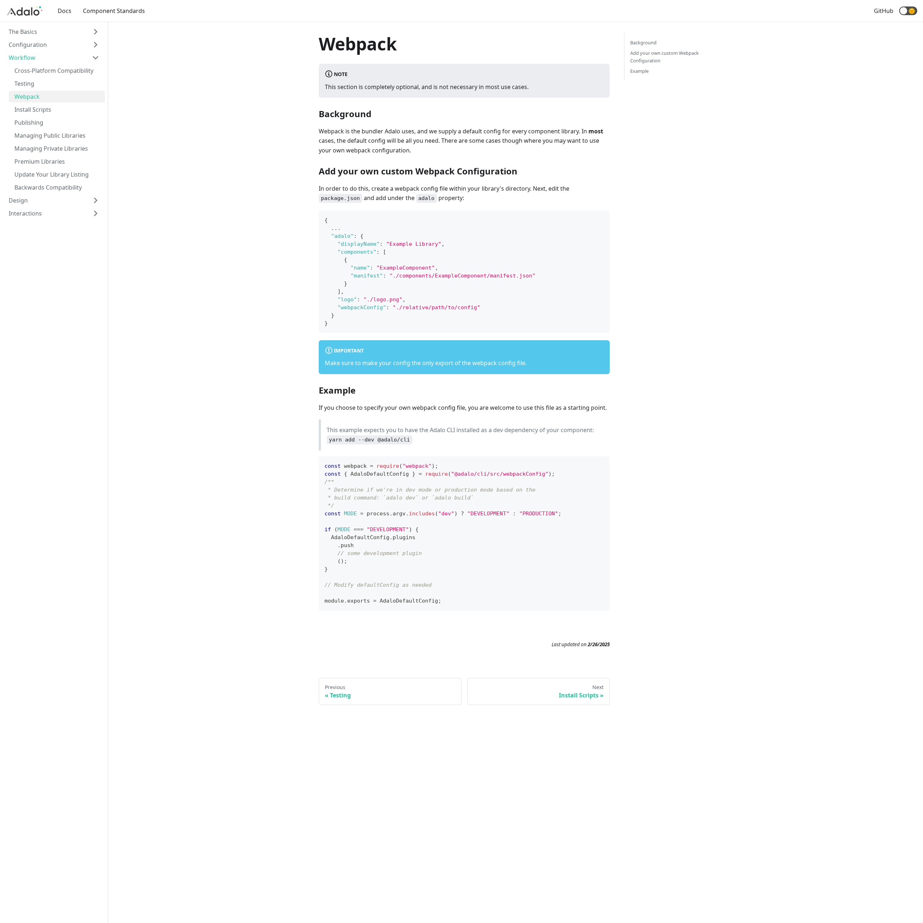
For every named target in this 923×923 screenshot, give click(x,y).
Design (18, 200)
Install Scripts (32, 110)
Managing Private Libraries (51, 148)
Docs (64, 11)
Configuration (28, 45)
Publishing (28, 123)
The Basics (23, 32)
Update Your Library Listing (51, 174)
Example (639, 71)
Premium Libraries (39, 161)
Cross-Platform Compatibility (53, 71)
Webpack (27, 97)
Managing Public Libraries (49, 135)
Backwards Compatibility (48, 187)
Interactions (25, 213)
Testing (24, 84)
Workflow (22, 58)
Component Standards (114, 11)
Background (643, 42)
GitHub (883, 11)
